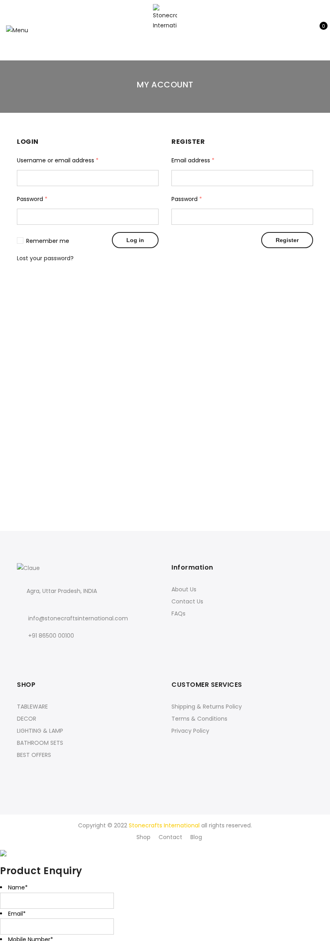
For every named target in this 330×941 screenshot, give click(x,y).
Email (17, 914)
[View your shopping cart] (318, 30)
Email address (192, 160)
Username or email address (58, 160)
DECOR (26, 719)
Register (287, 240)
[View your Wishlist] (305, 30)
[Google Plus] (57, 653)
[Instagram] (73, 653)
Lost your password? (45, 258)
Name (18, 887)
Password (32, 199)
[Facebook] (24, 653)
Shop (143, 837)
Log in (135, 240)
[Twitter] (40, 653)
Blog (196, 837)
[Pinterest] (90, 653)
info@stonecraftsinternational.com (78, 618)
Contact (170, 837)
